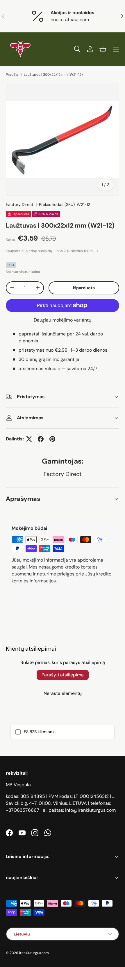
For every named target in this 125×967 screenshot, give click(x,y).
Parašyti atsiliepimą (63, 675)
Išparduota (84, 287)
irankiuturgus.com (34, 953)
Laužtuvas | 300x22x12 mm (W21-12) (53, 74)
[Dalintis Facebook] (41, 439)
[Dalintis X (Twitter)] (29, 439)
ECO (11, 265)
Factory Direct (19, 204)
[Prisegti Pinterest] (52, 439)
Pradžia (12, 74)
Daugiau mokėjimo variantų (62, 320)
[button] (103, 49)
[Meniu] (115, 49)
